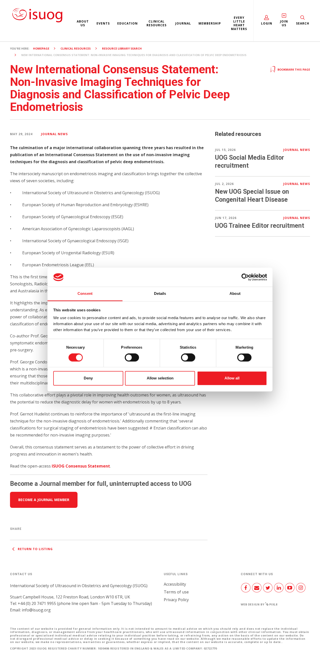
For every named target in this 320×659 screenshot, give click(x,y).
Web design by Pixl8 (259, 604)
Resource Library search (122, 48)
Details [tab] (160, 294)
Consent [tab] (85, 294)
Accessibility (175, 584)
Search (302, 23)
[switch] (132, 359)
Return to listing (35, 549)
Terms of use (176, 592)
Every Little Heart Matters (239, 23)
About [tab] (235, 294)
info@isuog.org (36, 610)
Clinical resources (156, 23)
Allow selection (160, 378)
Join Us (284, 23)
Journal (183, 23)
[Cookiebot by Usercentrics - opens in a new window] (245, 277)
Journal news (54, 134)
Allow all (232, 378)
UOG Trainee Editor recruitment (259, 225)
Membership (209, 23)
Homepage (41, 48)
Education (127, 23)
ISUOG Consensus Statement (81, 466)
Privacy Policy (176, 599)
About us (83, 23)
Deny (88, 378)
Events (103, 23)
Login (266, 23)
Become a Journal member (43, 499)
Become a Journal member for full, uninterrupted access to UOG (101, 483)
